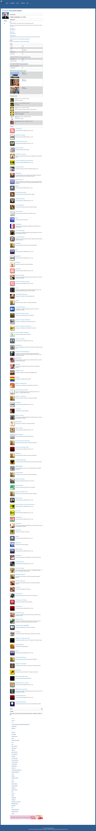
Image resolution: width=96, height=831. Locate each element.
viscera (16, 107)
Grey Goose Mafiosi (15, 10)
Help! (66, 829)
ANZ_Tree (14, 768)
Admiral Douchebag (15, 740)
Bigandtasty (14, 797)
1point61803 (14, 726)
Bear (12, 791)
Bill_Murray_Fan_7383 (16, 801)
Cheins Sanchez (18, 121)
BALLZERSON (14, 783)
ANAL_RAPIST (14, 752)
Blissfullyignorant (15, 811)
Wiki (58, 829)
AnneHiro (13, 756)
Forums (48, 829)
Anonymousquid (15, 762)
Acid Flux (13, 732)
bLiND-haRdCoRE (15, 809)
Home (64, 829)
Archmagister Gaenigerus (16, 769)
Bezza (13, 795)
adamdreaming (14, 736)
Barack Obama (14, 789)
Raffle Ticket (17, 116)
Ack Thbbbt (14, 734)
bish (12, 807)
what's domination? (24, 63)
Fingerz (16, 98)
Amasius (13, 750)
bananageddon (14, 785)
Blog (32, 829)
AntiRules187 (14, 766)
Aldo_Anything (14, 746)
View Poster (24, 73)
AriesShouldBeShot (15, 771)
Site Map (61, 829)
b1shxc (13, 781)
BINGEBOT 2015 (15, 803)
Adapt (13, 738)
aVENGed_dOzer (15, 777)
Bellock (13, 793)
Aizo (12, 742)
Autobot (13, 775)
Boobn (13, 813)
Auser (13, 773)
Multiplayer (40, 829)
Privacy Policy (55, 829)
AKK (12, 744)
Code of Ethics (35, 829)
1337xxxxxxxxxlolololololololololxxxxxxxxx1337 (21, 724)
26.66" (5, 20)
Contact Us (45, 829)
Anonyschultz (14, 764)
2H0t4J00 (13, 728)
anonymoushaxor (15, 760)
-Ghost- (13, 720)
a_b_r (13, 779)
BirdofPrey (14, 805)
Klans (51, 829)
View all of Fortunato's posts (24, 56)
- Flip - (13, 718)
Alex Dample (14, 748)
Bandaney (14, 787)
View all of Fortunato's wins (20, 70)
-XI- (12, 722)
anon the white (14, 758)
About (30, 829)
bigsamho (13, 799)
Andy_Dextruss (14, 754)
